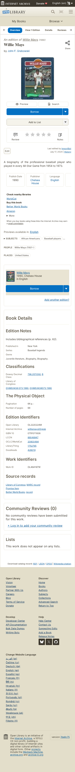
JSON (41, 563)
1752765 (32, 445)
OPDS (49, 563)
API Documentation (16, 624)
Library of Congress (16, 484)
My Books (19, 21)
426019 (31, 450)
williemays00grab (37, 429)
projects (36, 749)
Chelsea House (35, 181)
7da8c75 (65, 737)
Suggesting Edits (48, 628)
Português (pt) (14, 697)
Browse (54, 21)
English (55, 180)
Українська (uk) (14, 713)
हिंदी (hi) (10, 681)
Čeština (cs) (12, 662)
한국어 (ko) (12, 693)
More (11, 215)
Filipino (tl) (12, 720)
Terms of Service (15, 601)
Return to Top (46, 605)
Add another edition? (56, 299)
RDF (35, 563)
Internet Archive (23, 738)
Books (42, 586)
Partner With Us (14, 590)
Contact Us (45, 624)
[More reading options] (65, 111)
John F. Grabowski (19, 50)
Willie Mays (30, 39)
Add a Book (45, 632)
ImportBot (66, 148)
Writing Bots (12, 632)
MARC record (33, 484)
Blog (8, 598)
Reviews (62, 30)
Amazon (11, 211)
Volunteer (11, 586)
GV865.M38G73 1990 (41, 388)
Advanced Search (48, 601)
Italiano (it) (12, 689)
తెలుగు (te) (11, 709)
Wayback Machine (33, 752)
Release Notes (46, 636)
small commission (15, 223)
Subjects (43, 594)
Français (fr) (12, 678)
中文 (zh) (11, 717)
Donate (41, 3)
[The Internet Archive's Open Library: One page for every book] (17, 11)
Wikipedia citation (62, 563)
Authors (43, 590)
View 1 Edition (32, 30)
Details (48, 30)
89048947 (33, 437)
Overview (15, 30)
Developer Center (15, 620)
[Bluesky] (42, 642)
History (67, 152)
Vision (9, 582)
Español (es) (13, 674)
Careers (10, 594)
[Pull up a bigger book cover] (37, 98)
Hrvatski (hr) (13, 685)
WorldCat (12, 198)
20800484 (33, 441)
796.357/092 (34, 374)
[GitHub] (56, 642)
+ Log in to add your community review (35, 525)
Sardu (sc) (11, 705)
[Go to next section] (71, 30)
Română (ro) (12, 701)
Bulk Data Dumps (15, 628)
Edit (7, 151)
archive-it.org (35, 754)
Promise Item (12, 488)
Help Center (45, 620)
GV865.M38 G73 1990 (17, 388)
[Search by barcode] (61, 11)
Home (42, 582)
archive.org (16, 754)
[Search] (53, 11)
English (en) (12, 670)
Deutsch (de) (13, 666)
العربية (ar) (11, 658)
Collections (45, 598)
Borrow (34, 111)
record (29, 492)
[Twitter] (49, 642)
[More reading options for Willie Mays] (65, 122)
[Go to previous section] (4, 30)
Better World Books (17, 206)
